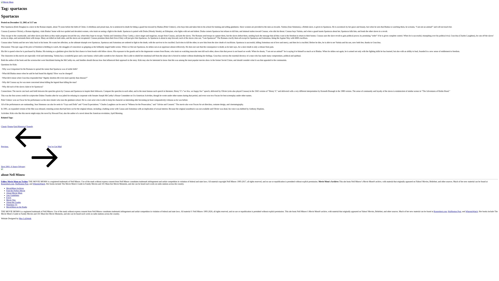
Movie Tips (11, 200)
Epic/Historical (20, 126)
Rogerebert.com (7, 184)
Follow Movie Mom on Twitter (14, 181)
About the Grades (13, 202)
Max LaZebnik (25, 218)
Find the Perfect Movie (15, 191)
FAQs (8, 198)
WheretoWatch (39, 184)
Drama (10, 126)
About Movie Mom (14, 193)
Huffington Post (21, 184)
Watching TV (11, 205)
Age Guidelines (12, 195)
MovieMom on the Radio (16, 207)
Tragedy (29, 126)
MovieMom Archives (15, 188)
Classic (4, 126)
